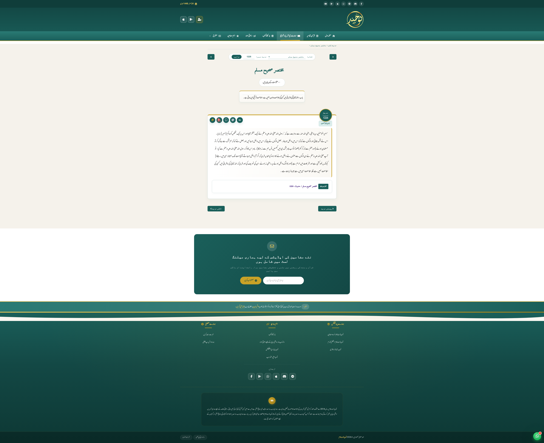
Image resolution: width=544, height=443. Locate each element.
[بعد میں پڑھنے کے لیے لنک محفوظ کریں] (226, 120)
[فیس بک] (361, 3)
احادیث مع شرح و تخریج (288, 36)
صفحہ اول (328, 36)
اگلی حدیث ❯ (216, 208)
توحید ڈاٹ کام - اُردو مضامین (336, 335)
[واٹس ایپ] (343, 3)
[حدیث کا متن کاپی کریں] (212, 120)
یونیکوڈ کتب (266, 36)
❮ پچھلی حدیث (327, 208)
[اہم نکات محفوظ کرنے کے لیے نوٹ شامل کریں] (233, 120)
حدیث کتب (332, 45)
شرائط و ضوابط (186, 437)
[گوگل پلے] (259, 376)
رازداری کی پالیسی (200, 437)
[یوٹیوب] (325, 3)
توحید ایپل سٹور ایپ (272, 357)
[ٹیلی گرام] (349, 3)
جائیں (236, 56)
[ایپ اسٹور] (337, 3)
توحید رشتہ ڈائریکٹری (335, 350)
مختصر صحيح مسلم (318, 45)
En (240, 120)
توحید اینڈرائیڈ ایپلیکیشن (272, 350)
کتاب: (309, 56)
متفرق (215, 36)
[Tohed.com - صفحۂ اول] (354, 19)
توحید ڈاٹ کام (343, 437)
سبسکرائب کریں (249, 280)
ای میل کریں (240, 307)
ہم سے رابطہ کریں (208, 335)
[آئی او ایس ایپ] (183, 19)
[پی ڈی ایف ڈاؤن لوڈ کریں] (219, 120)
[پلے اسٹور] (331, 3)
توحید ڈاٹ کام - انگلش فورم (335, 342)
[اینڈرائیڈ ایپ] (191, 19)
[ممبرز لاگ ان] (199, 19)
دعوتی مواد (249, 36)
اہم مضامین (231, 36)
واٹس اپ (256, 307)
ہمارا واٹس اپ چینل (208, 342)
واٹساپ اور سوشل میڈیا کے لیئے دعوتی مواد (272, 342)
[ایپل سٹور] (276, 376)
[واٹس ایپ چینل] (267, 376)
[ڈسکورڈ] (355, 3)
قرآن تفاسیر (311, 36)
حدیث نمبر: (261, 56)
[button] (537, 436)
